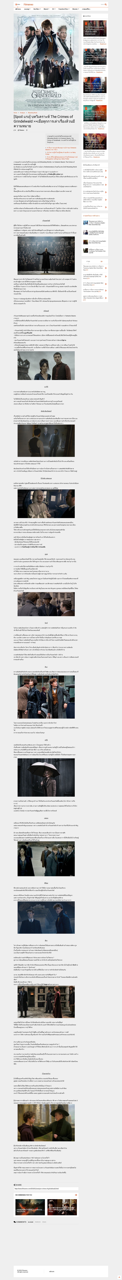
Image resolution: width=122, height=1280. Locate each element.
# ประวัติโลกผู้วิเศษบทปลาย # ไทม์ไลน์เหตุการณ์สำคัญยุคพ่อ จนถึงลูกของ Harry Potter (61, 158)
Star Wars (36, 9)
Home (19, 9)
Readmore (103, 44)
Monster (75, 9)
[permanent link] (26, 130)
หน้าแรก (51, 1271)
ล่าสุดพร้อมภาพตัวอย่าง (91, 216)
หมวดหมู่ (26, 9)
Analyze (22, 112)
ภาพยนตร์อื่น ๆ (86, 9)
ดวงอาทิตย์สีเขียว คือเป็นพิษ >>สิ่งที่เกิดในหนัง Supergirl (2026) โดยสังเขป (96, 233)
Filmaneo (28, 4)
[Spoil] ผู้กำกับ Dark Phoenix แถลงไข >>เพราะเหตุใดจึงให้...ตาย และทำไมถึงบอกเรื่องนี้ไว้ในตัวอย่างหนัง (95, 142)
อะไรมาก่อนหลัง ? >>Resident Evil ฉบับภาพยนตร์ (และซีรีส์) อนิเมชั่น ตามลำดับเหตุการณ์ (94, 57)
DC (53, 9)
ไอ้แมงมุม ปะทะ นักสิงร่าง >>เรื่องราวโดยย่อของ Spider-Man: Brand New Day (97, 223)
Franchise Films (63, 9)
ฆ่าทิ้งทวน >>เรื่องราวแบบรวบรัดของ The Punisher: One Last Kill (97, 251)
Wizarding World (32, 112)
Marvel (46, 9)
